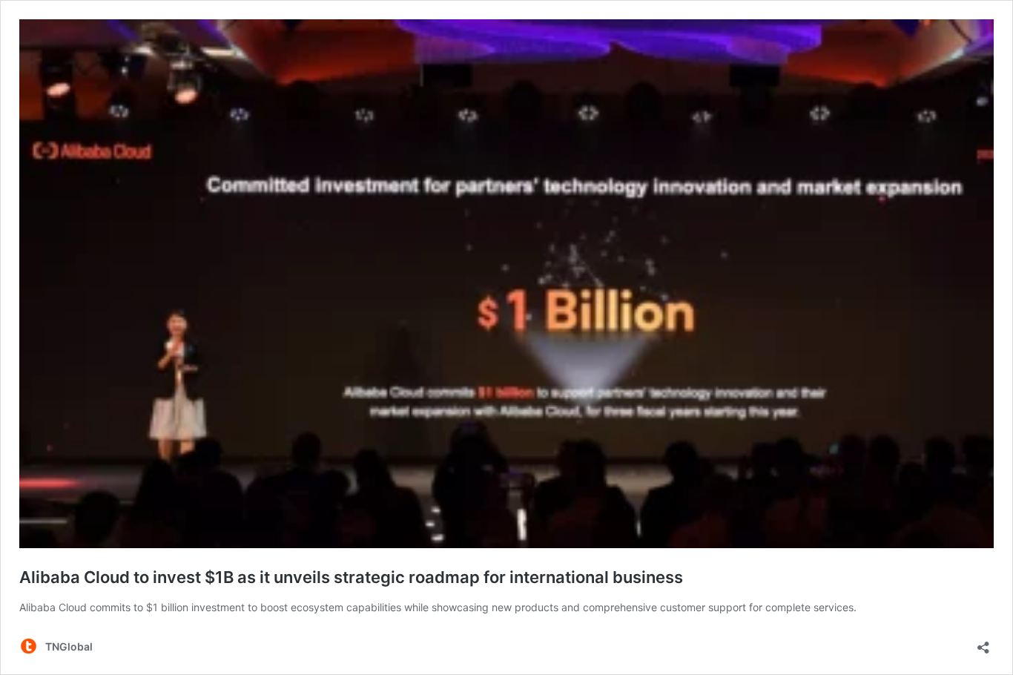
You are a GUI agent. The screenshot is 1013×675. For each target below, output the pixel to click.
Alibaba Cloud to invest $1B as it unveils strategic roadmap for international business (351, 577)
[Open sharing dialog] (983, 642)
